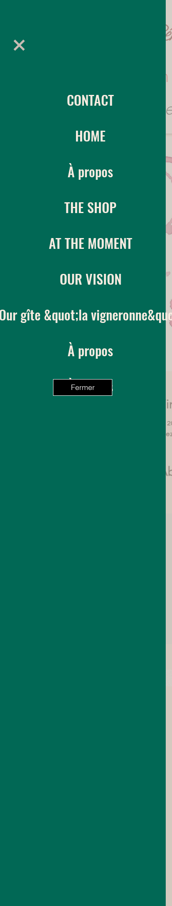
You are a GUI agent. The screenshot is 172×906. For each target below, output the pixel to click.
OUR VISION (90, 278)
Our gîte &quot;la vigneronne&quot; (90, 314)
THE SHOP (90, 207)
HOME (90, 135)
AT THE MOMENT (90, 243)
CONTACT (90, 99)
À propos (90, 171)
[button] (19, 45)
